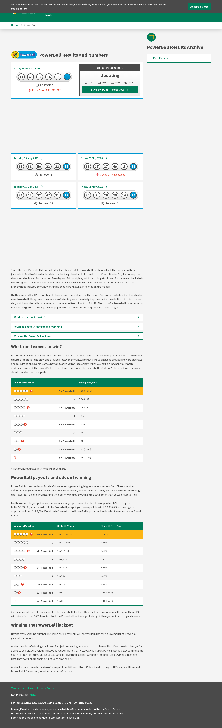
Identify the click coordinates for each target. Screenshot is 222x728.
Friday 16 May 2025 (91, 186)
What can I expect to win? (29, 317)
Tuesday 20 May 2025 (26, 186)
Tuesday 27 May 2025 (26, 158)
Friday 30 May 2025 (25, 68)
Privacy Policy (45, 688)
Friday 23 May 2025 (91, 158)
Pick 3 (33, 694)
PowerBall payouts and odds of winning (38, 326)
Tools (48, 15)
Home (14, 25)
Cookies (28, 688)
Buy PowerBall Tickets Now (108, 89)
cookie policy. (19, 8)
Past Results (160, 58)
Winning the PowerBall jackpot (32, 336)
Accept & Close (199, 6)
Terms (15, 688)
